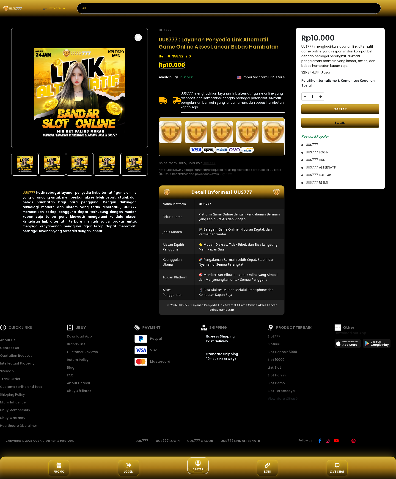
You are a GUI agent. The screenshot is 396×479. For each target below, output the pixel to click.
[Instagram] (327, 441)
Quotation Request (16, 355)
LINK (267, 472)
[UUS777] (12, 8)
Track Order (10, 379)
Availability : (169, 77)
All (84, 8)
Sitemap (7, 371)
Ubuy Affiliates (79, 391)
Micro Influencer (13, 402)
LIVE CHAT (337, 472)
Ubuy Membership (15, 410)
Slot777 (274, 336)
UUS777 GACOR (200, 440)
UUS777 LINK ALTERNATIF (241, 440)
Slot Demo (276, 383)
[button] (138, 37)
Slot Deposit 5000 (282, 352)
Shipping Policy (12, 394)
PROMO (58, 472)
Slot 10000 (276, 359)
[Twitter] (345, 441)
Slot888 (274, 344)
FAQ (70, 375)
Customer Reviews (82, 352)
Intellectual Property (17, 363)
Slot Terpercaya (281, 391)
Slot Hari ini (277, 375)
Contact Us (9, 348)
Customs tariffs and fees (21, 386)
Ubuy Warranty (12, 418)
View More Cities (282, 398)
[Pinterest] (353, 441)
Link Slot (274, 367)
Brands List (76, 344)
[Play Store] (376, 345)
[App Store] (348, 345)
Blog (70, 367)
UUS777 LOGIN (168, 440)
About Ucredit (78, 383)
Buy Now (226, 174)
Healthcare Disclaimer (18, 425)
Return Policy (77, 359)
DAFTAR (340, 109)
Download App (79, 336)
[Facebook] (320, 441)
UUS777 (28, 192)
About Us (7, 340)
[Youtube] (336, 441)
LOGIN (340, 122)
